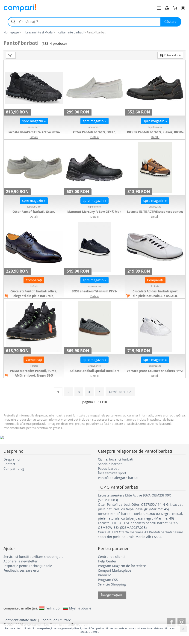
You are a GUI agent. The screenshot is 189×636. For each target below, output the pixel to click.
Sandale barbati (110, 464)
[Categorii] (158, 8)
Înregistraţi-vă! (112, 595)
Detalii (34, 137)
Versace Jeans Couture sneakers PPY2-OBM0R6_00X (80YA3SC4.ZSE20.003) (155, 373)
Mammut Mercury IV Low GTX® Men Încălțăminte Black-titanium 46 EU (94, 214)
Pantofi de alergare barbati (118, 478)
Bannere (104, 575)
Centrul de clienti (111, 556)
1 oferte (34, 286)
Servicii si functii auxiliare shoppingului (34, 556)
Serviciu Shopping (112, 584)
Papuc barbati (109, 468)
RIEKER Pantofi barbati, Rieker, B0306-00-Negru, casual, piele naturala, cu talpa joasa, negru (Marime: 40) (140, 515)
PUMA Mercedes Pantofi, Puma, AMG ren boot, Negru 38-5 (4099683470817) (33, 375)
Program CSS (108, 579)
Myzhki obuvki (80, 608)
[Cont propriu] (183, 8)
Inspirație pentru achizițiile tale (27, 566)
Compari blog (13, 468)
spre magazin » (34, 121)
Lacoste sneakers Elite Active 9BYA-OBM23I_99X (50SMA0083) (34, 134)
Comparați (34, 280)
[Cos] (175, 8)
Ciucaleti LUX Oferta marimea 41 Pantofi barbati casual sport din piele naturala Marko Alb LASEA (140, 534)
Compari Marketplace (114, 570)
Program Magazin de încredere (122, 566)
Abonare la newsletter (20, 561)
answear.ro (34, 127)
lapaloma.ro (94, 127)
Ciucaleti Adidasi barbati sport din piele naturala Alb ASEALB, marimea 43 (155, 296)
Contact (9, 464)
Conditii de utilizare (56, 620)
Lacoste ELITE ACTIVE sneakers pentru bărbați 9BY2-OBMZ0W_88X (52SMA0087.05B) (138, 525)
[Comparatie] (166, 8)
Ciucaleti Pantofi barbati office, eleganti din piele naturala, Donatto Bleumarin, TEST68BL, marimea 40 (33, 298)
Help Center (107, 561)
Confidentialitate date (20, 620)
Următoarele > (120, 391)
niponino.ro (94, 206)
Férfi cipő (52, 608)
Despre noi (11, 459)
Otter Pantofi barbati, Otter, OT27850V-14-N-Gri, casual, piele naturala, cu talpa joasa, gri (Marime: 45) (140, 506)
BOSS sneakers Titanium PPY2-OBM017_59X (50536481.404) (94, 293)
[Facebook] (171, 621)
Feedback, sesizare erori (22, 570)
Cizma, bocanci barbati (115, 459)
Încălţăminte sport (112, 473)
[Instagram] (181, 621)
